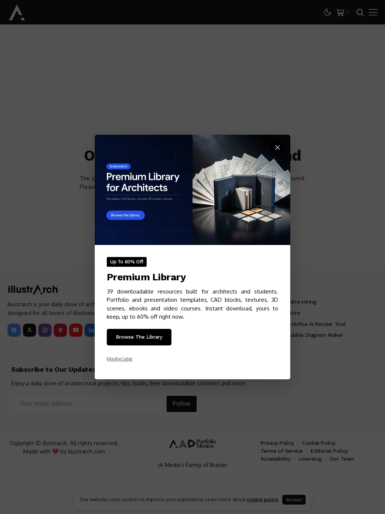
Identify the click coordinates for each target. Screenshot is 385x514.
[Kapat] (277, 147)
